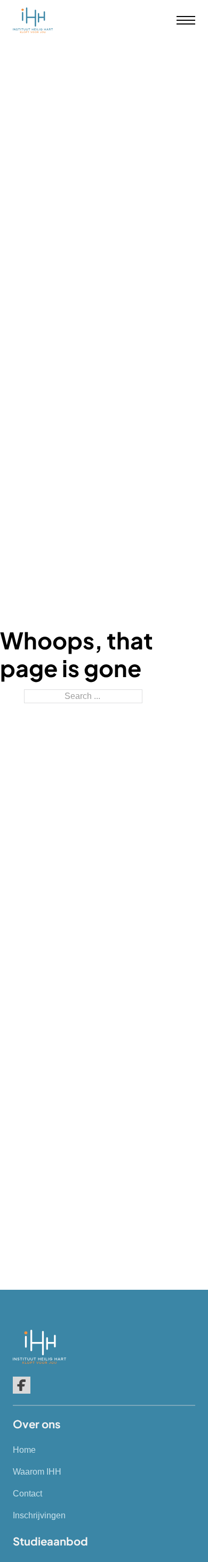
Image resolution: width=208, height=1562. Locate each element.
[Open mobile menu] (186, 20)
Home (24, 1449)
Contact (27, 1493)
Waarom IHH (37, 1471)
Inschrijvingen (39, 1515)
